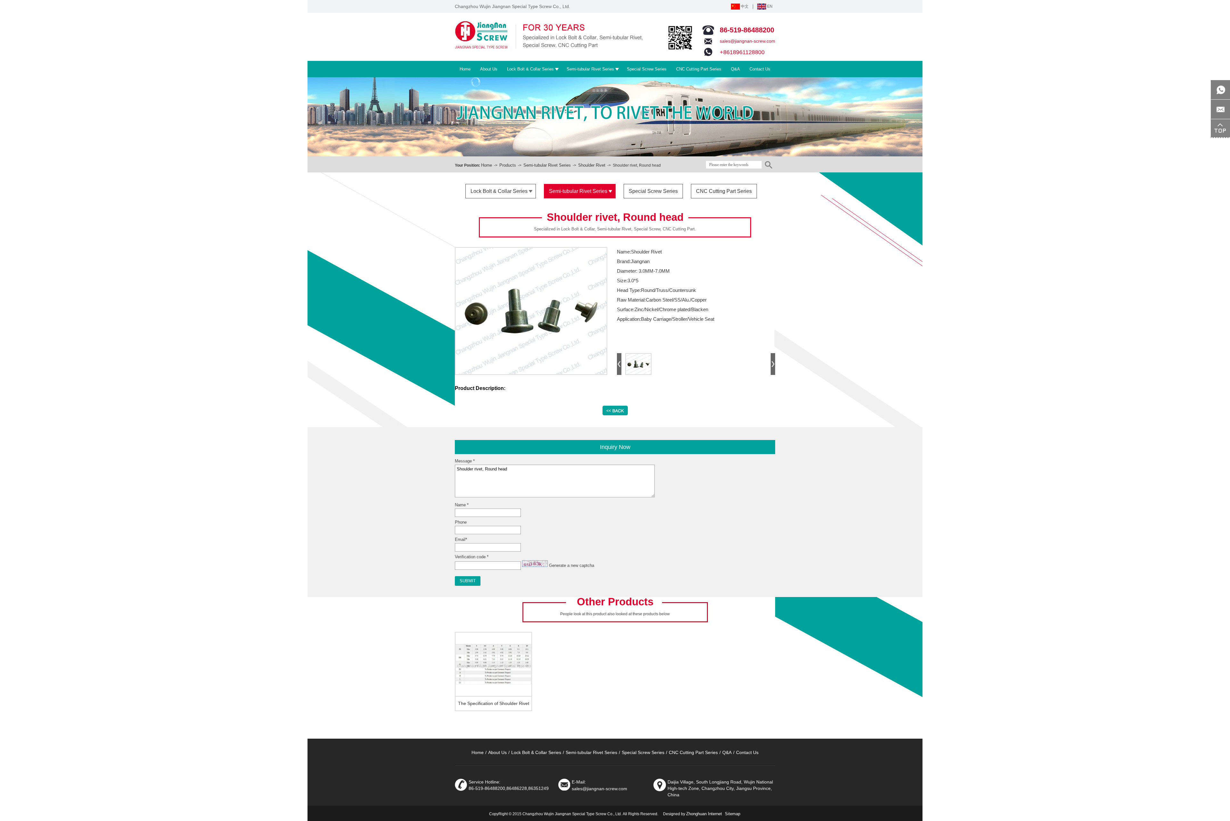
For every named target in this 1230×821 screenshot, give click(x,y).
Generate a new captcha (571, 565)
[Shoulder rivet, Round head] (531, 372)
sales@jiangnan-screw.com (747, 41)
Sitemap (732, 813)
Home (486, 165)
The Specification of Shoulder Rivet (493, 703)
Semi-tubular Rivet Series (547, 165)
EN (769, 6)
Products (507, 165)
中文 (744, 6)
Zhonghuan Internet (704, 813)
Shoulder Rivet (591, 165)
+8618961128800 (742, 52)
